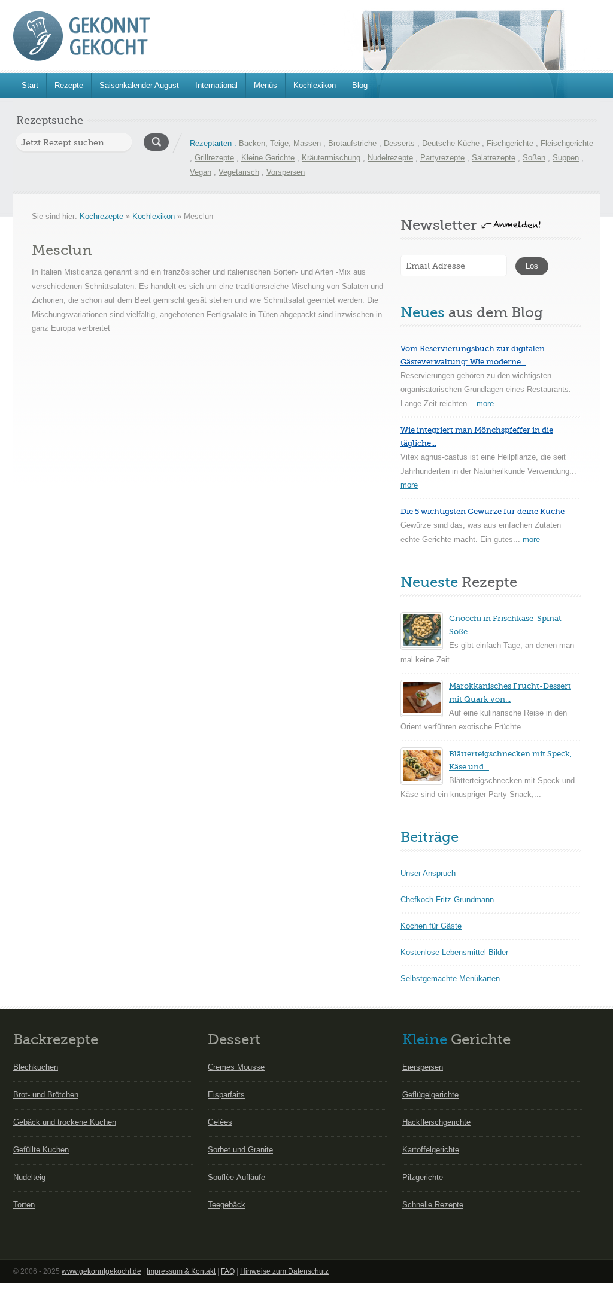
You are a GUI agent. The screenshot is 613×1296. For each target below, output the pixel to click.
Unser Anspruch (428, 873)
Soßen (534, 157)
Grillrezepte (214, 157)
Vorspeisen (285, 172)
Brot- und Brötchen (45, 1094)
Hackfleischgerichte (436, 1122)
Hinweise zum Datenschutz (284, 1271)
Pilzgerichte (422, 1177)
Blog (360, 85)
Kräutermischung (331, 157)
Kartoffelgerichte (430, 1149)
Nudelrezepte (390, 157)
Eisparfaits (226, 1094)
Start (30, 85)
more (485, 403)
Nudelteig (29, 1177)
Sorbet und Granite (240, 1149)
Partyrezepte (442, 157)
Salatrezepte (493, 157)
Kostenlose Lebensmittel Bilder (454, 952)
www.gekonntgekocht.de (101, 1271)
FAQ (228, 1271)
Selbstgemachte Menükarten (450, 978)
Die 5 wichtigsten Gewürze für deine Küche (482, 511)
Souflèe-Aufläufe (236, 1177)
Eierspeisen (422, 1067)
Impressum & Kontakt (181, 1271)
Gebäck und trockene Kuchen (64, 1122)
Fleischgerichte (567, 143)
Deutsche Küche (451, 143)
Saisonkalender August (139, 85)
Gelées (220, 1122)
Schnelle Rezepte (432, 1204)
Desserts (399, 143)
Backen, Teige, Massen (280, 143)
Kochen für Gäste (431, 925)
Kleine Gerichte (268, 157)
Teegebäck (226, 1204)
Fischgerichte (510, 143)
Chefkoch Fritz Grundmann (447, 899)
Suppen (566, 157)
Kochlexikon (314, 85)
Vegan (200, 172)
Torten (24, 1204)
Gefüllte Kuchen (41, 1149)
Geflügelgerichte (430, 1094)
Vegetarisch (239, 172)
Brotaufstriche (352, 143)
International (216, 85)
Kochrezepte (101, 216)
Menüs (265, 85)
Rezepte (68, 85)
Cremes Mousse (236, 1067)
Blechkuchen (35, 1067)
